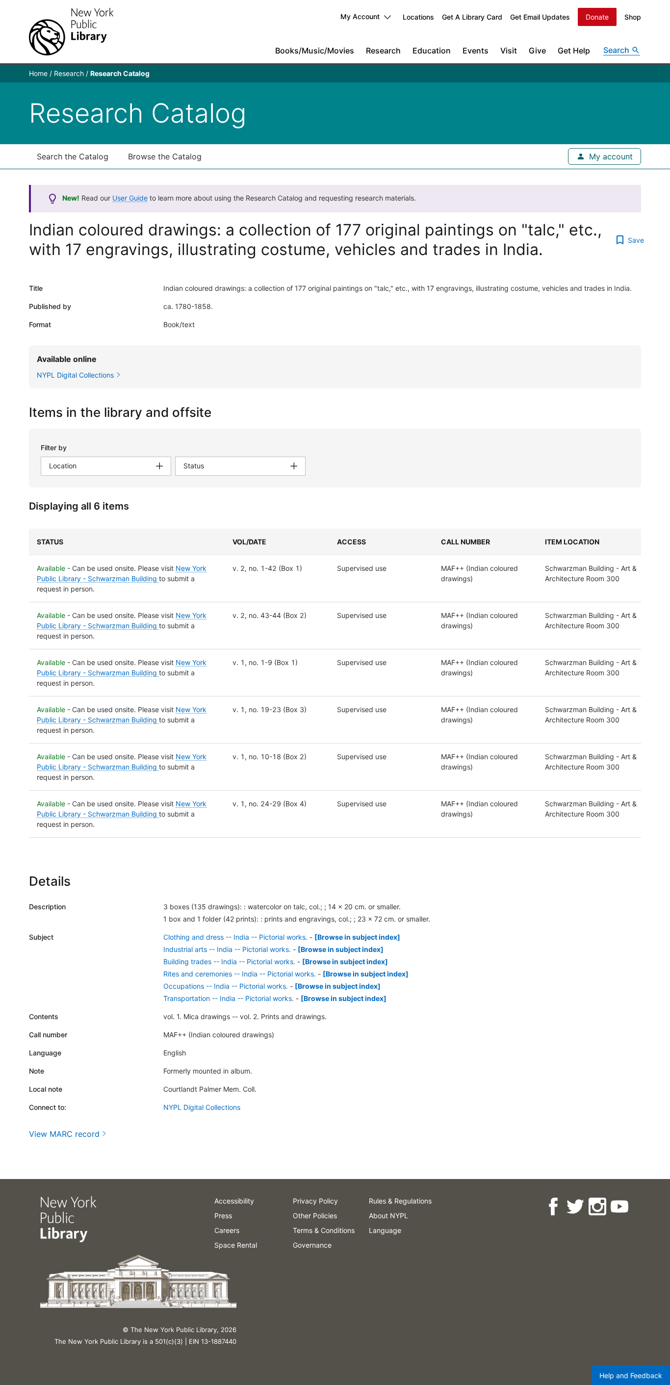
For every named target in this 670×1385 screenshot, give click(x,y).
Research (383, 50)
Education (431, 50)
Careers (226, 1230)
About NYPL (388, 1215)
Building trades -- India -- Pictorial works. (229, 961)
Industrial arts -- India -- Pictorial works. (227, 949)
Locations (418, 17)
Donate (597, 17)
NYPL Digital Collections (201, 1107)
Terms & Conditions (324, 1230)
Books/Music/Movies (314, 50)
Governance (312, 1245)
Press (223, 1215)
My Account (360, 16)
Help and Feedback (630, 1375)
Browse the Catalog (165, 156)
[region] (335, 683)
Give (537, 50)
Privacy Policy (315, 1201)
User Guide (130, 198)
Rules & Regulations (400, 1201)
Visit (508, 50)
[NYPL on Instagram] (596, 1207)
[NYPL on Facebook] (552, 1207)
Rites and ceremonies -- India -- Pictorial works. (239, 974)
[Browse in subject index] (357, 937)
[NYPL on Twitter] (574, 1207)
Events (476, 50)
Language (385, 1230)
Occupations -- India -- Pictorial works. (225, 986)
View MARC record (64, 1134)
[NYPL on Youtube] (618, 1207)
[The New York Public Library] (71, 31)
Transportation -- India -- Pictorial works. (228, 998)
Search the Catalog (72, 156)
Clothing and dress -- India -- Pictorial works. (235, 937)
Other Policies (315, 1215)
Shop (632, 17)
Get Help (574, 50)
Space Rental (235, 1245)
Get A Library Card (472, 17)
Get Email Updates (540, 17)
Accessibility (234, 1201)
